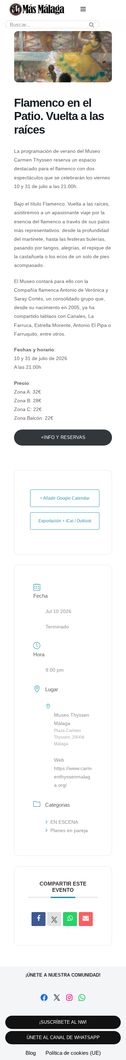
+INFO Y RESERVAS (63, 437)
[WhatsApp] (82, 997)
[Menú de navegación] (83, 9)
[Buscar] (91, 24)
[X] (56, 997)
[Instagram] (69, 997)
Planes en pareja (69, 830)
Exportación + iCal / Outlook (64, 520)
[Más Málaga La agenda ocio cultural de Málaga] (37, 9)
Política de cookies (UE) (73, 1053)
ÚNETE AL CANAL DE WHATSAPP (63, 1037)
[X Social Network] (54, 919)
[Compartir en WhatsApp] (70, 919)
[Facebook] (44, 997)
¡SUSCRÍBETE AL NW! (63, 1022)
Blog (31, 1053)
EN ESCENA (64, 822)
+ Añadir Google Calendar (65, 498)
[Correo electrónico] (86, 919)
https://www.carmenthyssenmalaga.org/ (73, 777)
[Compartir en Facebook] (38, 919)
